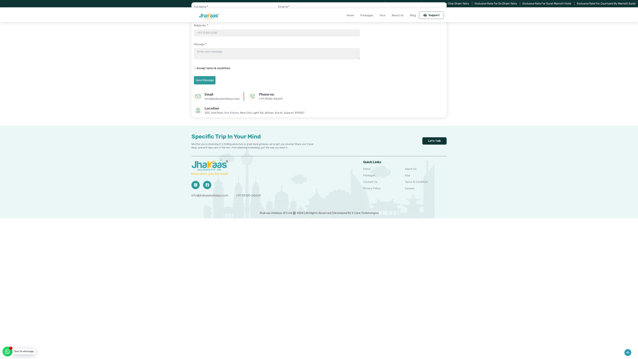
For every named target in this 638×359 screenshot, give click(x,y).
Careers (410, 188)
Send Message (205, 80)
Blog (413, 15)
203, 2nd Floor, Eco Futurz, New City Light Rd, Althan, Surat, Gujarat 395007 (255, 112)
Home (350, 15)
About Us (398, 15)
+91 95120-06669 (271, 98)
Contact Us (370, 181)
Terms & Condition (416, 181)
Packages (366, 15)
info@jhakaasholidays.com (222, 98)
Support (434, 15)
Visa (382, 15)
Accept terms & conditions (213, 68)
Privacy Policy (372, 188)
